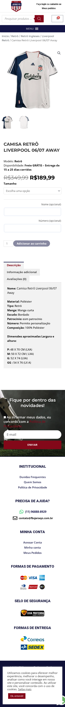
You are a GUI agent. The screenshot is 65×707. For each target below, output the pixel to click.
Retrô (14, 36)
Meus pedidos (49, 8)
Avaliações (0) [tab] (16, 279)
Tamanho (10, 183)
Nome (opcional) (51, 204)
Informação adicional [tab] (22, 272)
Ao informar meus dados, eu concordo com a (27, 421)
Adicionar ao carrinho (31, 243)
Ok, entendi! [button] (16, 696)
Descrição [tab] (14, 265)
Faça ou (48, 4)
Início (5, 36)
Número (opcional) (50, 220)
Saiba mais (24, 689)
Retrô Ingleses (30, 36)
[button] (30, 28)
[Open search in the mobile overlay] (23, 18)
